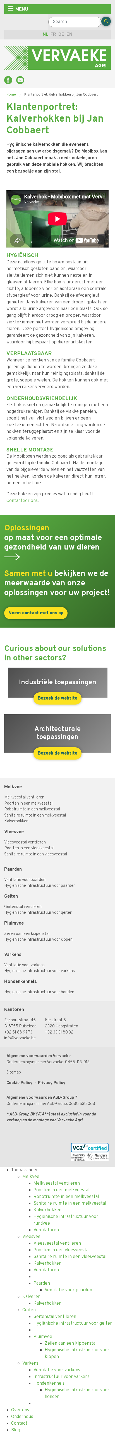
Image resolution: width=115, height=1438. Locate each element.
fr (53, 35)
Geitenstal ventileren (23, 907)
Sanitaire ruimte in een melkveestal (35, 815)
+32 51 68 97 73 (18, 1032)
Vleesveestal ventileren (25, 842)
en (69, 35)
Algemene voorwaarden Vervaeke (38, 1056)
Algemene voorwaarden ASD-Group (40, 1097)
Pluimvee (14, 923)
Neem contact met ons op (35, 613)
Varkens (12, 955)
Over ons (20, 1410)
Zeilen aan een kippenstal (26, 934)
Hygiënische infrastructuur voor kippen (38, 939)
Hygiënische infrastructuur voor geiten (38, 912)
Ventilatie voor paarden (24, 880)
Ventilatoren (46, 1230)
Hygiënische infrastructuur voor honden (39, 992)
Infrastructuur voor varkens (61, 1377)
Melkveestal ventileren (24, 797)
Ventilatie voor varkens (24, 965)
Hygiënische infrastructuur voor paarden (40, 885)
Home (11, 95)
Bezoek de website (57, 698)
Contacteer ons (22, 501)
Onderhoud (22, 1417)
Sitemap (13, 1072)
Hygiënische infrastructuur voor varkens (39, 971)
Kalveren (31, 1297)
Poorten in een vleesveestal (29, 848)
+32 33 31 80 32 (59, 1032)
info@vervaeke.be (20, 1038)
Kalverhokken (16, 821)
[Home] (57, 58)
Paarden (13, 869)
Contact (19, 1423)
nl (45, 35)
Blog (15, 1430)
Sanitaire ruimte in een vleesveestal (35, 854)
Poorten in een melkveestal (28, 803)
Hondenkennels (20, 982)
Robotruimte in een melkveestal (32, 809)
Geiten (11, 896)
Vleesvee (14, 832)
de (61, 35)
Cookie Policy (19, 1083)
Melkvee (13, 787)
